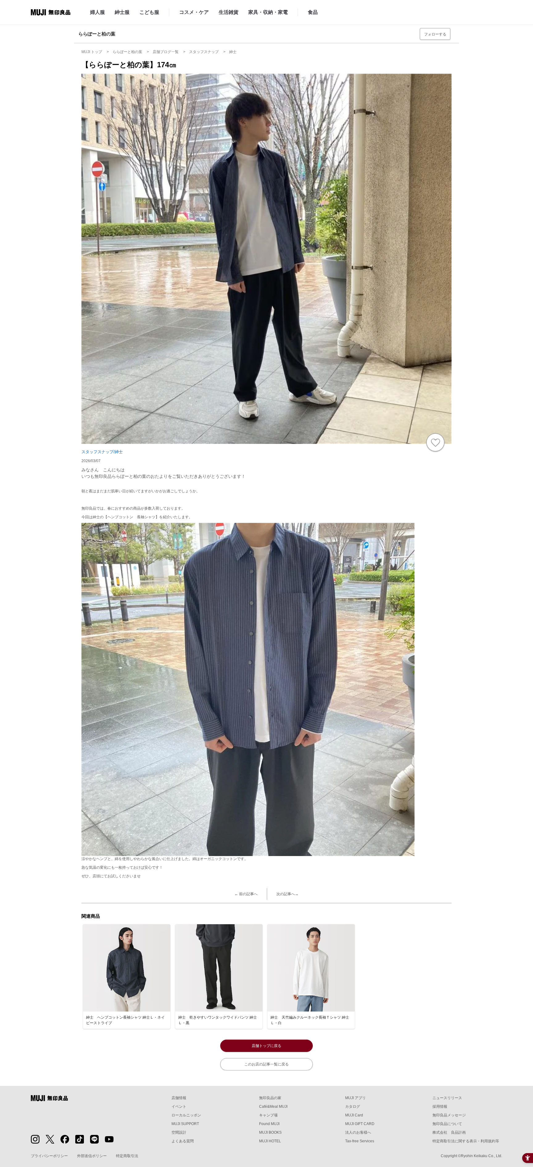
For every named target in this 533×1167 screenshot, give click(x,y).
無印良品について (447, 1124)
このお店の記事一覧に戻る (266, 1064)
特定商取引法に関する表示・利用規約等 (465, 1141)
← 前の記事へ (246, 894)
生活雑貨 (228, 12)
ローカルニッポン (186, 1115)
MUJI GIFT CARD (359, 1124)
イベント (178, 1106)
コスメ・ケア (194, 12)
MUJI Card (354, 1115)
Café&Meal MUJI (273, 1106)
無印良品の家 (270, 1098)
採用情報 (439, 1106)
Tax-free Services (359, 1141)
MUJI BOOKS (270, 1132)
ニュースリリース (447, 1098)
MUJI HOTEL (270, 1141)
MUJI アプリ (355, 1098)
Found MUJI (269, 1124)
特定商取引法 (127, 1156)
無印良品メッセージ (449, 1115)
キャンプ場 (268, 1115)
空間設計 (178, 1132)
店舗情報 (178, 1098)
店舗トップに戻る (266, 1046)
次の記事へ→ (287, 894)
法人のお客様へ (358, 1132)
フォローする (435, 34)
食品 (313, 12)
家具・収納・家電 (268, 12)
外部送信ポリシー (92, 1156)
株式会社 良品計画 (449, 1132)
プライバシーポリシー (49, 1156)
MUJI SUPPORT (185, 1124)
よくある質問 (182, 1141)
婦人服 (97, 12)
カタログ (352, 1106)
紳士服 (122, 12)
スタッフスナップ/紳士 (102, 451)
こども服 (149, 12)
